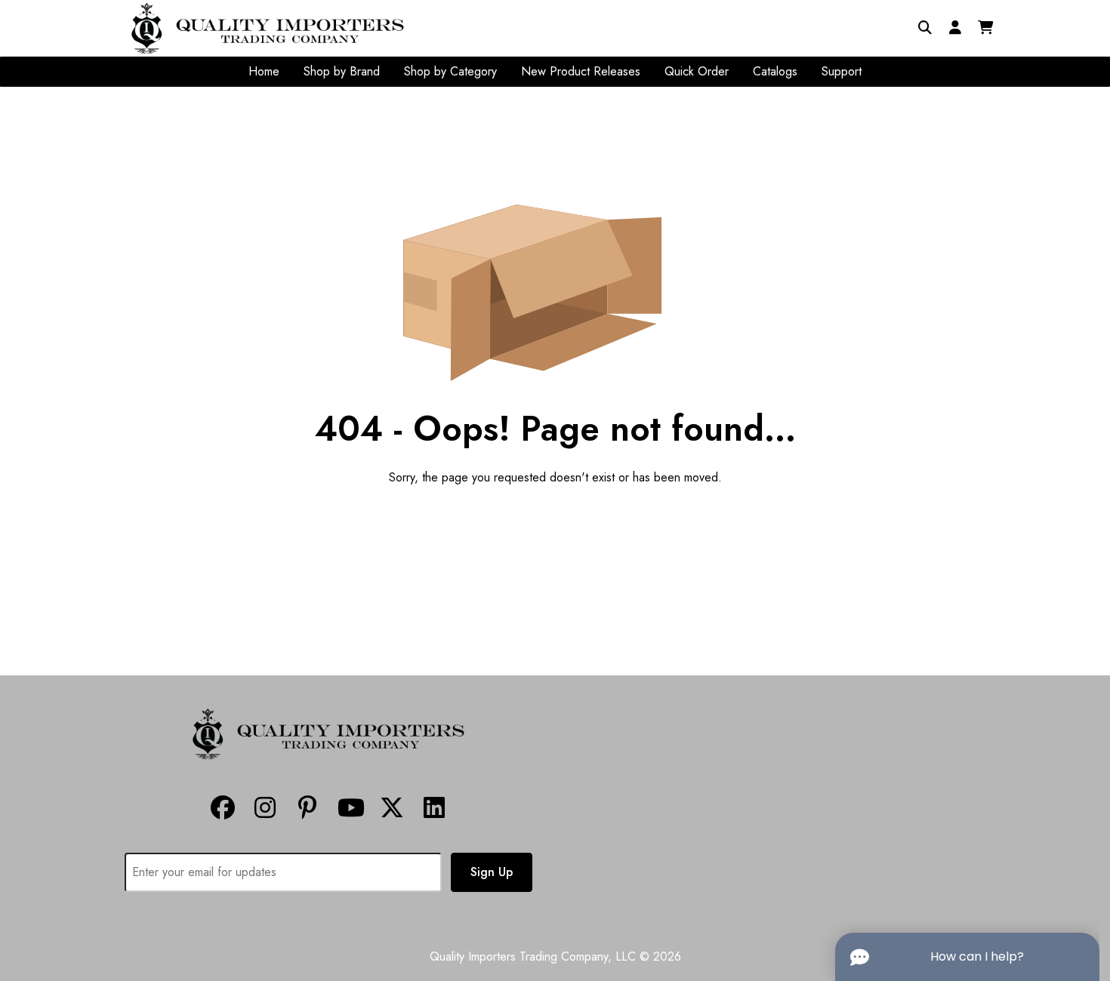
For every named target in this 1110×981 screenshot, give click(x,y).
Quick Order (696, 71)
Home (263, 71)
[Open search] (925, 28)
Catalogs (775, 71)
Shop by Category (450, 71)
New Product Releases (580, 71)
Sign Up (491, 872)
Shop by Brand (342, 71)
